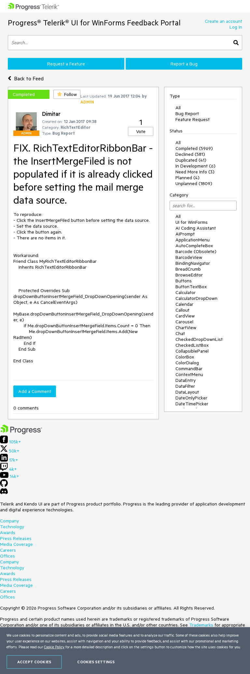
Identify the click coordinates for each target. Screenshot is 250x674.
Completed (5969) (194, 148)
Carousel (184, 322)
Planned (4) (187, 178)
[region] (125, 650)
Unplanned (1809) (193, 183)
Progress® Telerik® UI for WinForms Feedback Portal (94, 22)
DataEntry (185, 380)
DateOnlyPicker (191, 398)
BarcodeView (188, 257)
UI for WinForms (191, 222)
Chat (180, 333)
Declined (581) (190, 154)
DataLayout (187, 392)
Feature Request (192, 119)
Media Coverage (16, 544)
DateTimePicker (191, 404)
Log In (235, 27)
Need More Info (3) (195, 172)
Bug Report (187, 113)
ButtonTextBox (191, 287)
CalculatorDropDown (196, 298)
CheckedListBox (192, 345)
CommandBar (188, 368)
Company (9, 521)
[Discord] (4, 493)
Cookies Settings (96, 661)
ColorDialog (187, 363)
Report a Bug (184, 64)
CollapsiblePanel (192, 351)
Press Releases (16, 538)
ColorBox (184, 357)
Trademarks (201, 625)
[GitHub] (4, 485)
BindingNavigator (192, 263)
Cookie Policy (54, 646)
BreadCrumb (188, 269)
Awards (7, 532)
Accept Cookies (34, 661)
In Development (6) (195, 166)
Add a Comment (34, 391)
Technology (12, 527)
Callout (182, 310)
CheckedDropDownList (199, 339)
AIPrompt (185, 234)
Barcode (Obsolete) (195, 251)
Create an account (223, 21)
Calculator (185, 292)
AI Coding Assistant (195, 228)
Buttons (183, 281)
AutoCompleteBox (194, 246)
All (178, 108)
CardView (185, 316)
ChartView (185, 327)
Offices (7, 556)
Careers (8, 550)
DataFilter (185, 386)
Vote (141, 131)
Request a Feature (66, 64)
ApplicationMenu (192, 240)
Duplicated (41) (190, 160)
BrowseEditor (189, 275)
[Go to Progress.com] (21, 433)
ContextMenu (189, 374)
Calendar (184, 304)
